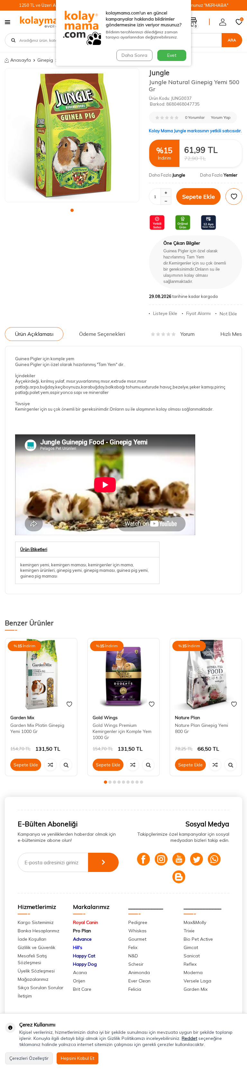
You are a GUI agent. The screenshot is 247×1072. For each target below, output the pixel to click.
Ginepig (45, 60)
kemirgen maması (68, 564)
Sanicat (192, 956)
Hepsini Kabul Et (77, 1058)
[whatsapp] (214, 859)
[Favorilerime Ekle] (69, 704)
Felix (132, 947)
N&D (133, 956)
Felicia (134, 989)
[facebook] (143, 859)
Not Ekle (228, 314)
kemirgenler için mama (110, 564)
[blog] (178, 876)
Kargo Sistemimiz (36, 922)
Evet (171, 55)
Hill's (77, 947)
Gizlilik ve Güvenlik (36, 947)
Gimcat (191, 947)
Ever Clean (139, 981)
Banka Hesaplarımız (38, 931)
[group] (72, 135)
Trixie (189, 931)
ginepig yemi (69, 570)
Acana (80, 972)
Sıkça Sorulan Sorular (40, 987)
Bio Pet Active (198, 939)
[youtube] (178, 859)
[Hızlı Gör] (66, 765)
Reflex (190, 964)
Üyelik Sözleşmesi (36, 971)
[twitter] (196, 859)
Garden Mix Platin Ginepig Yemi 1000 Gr (37, 728)
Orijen (79, 981)
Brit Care (82, 989)
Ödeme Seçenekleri (102, 334)
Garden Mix (22, 717)
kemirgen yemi (34, 564)
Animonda (139, 972)
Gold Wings (105, 717)
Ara (232, 40)
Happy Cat (84, 956)
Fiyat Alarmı (198, 313)
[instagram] (161, 859)
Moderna (193, 972)
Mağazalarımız (33, 979)
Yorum (187, 334)
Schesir (135, 964)
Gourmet (137, 939)
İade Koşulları (32, 939)
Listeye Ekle (165, 313)
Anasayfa (20, 60)
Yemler (230, 175)
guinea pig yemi (132, 570)
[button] (72, 210)
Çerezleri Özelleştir (29, 1058)
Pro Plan (82, 931)
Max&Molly (195, 922)
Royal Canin (85, 922)
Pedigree (137, 922)
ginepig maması (99, 570)
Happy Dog (85, 964)
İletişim (25, 996)
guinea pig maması (38, 576)
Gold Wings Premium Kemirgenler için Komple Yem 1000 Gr (122, 731)
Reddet (189, 1038)
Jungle (159, 72)
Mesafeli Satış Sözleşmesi (32, 959)
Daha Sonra (134, 55)
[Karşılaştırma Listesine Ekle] (50, 765)
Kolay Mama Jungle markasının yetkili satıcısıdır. (195, 130)
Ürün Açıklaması (34, 334)
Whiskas (137, 931)
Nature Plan (187, 717)
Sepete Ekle (198, 196)
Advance (82, 939)
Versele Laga (197, 981)
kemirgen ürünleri (37, 570)
